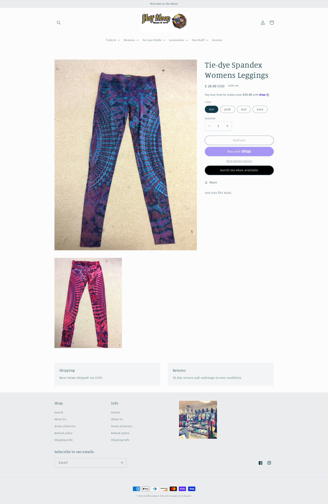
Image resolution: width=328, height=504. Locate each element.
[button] (58, 22)
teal (243, 109)
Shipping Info (63, 439)
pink (227, 109)
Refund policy (63, 433)
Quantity (210, 118)
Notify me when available (239, 170)
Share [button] (213, 182)
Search (58, 412)
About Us (60, 419)
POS (162, 496)
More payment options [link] (239, 160)
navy (260, 109)
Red (211, 109)
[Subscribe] (121, 462)
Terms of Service (65, 426)
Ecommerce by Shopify (180, 496)
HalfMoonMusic (151, 496)
